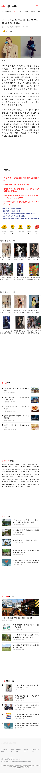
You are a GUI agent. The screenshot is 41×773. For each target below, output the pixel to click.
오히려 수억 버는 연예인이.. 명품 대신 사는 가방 (6, 259)
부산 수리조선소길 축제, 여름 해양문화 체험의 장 (17, 618)
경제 (26, 11)
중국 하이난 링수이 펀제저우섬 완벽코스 (25, 540)
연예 (21, 11)
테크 (14, 629)
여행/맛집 (8, 11)
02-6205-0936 (6, 761)
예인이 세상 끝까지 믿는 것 (11, 208)
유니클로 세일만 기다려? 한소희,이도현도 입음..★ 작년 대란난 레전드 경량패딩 (34, 311)
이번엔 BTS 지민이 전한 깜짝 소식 (16, 185)
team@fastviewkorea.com (27, 761)
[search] (37, 5)
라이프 (33, 11)
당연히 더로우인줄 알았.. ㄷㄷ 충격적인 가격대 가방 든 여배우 (20, 259)
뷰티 (15, 11)
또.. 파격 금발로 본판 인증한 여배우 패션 (20, 279)
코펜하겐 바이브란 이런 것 (11, 211)
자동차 (6, 420)
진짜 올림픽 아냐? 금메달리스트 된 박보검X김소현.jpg (20, 218)
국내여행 (6, 392)
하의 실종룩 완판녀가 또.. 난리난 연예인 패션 (33, 259)
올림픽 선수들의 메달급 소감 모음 (13, 216)
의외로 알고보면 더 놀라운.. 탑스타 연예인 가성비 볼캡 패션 (20, 311)
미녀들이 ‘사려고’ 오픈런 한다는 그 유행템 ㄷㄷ (6, 279)
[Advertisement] (20, 153)
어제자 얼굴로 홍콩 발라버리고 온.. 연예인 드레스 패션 (34, 279)
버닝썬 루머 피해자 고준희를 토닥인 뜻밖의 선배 (18, 213)
